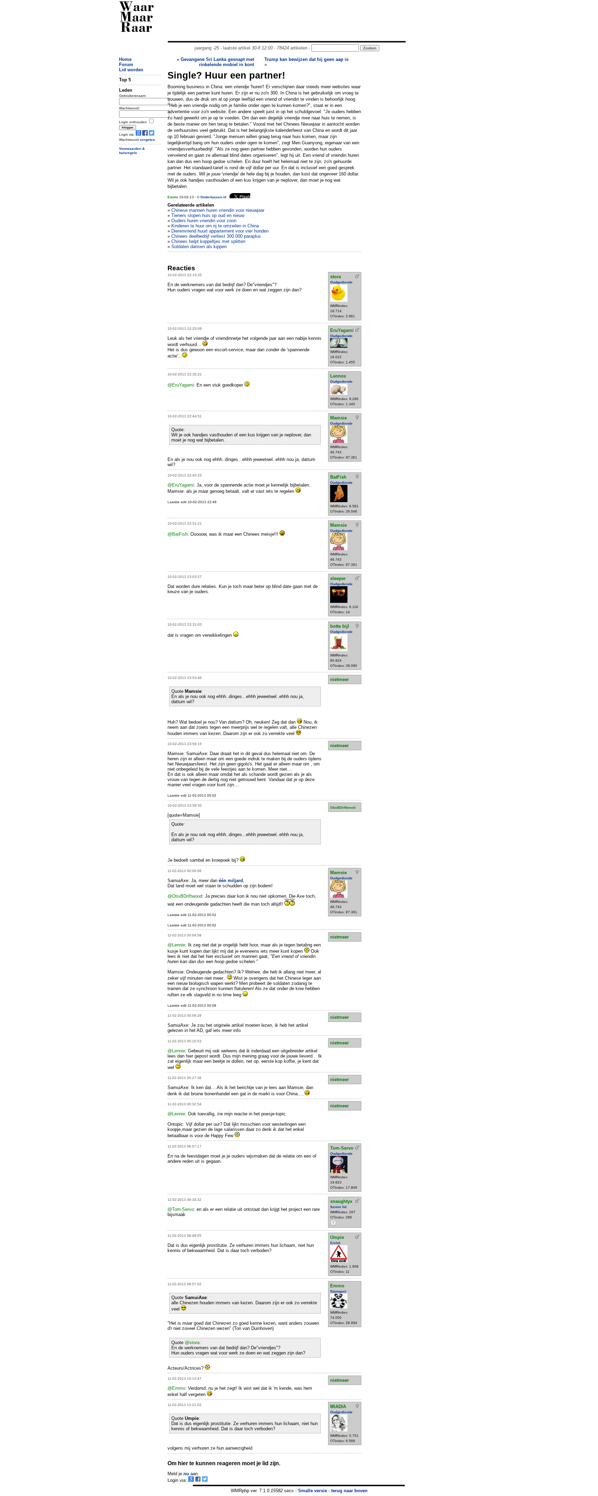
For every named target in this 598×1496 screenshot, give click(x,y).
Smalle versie (312, 1490)
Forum (126, 64)
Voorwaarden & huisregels (132, 151)
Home (125, 59)
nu (186, 1473)
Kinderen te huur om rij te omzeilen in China (215, 225)
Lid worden (131, 69)
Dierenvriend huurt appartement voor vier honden (220, 231)
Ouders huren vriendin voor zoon (203, 220)
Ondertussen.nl (213, 197)
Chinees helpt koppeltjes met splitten (208, 241)
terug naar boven (349, 1490)
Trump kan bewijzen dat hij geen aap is (306, 59)
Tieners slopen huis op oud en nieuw (207, 215)
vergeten (147, 140)
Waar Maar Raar (136, 18)
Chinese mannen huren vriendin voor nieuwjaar (217, 210)
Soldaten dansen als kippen (199, 246)
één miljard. (231, 880)
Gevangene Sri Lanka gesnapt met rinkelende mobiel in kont (217, 62)
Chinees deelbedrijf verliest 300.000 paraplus (216, 236)
